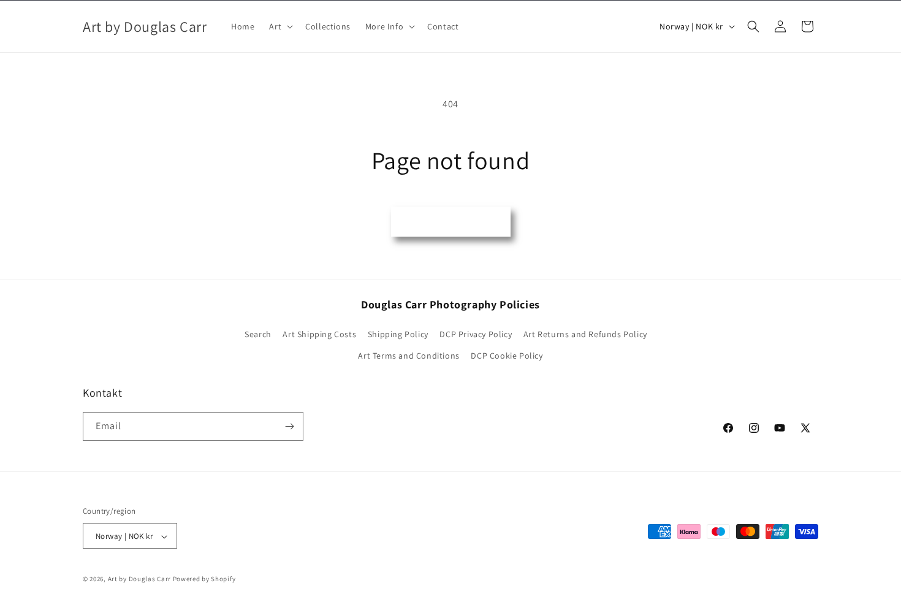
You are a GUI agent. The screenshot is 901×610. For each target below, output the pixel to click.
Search (258, 334)
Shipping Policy (398, 334)
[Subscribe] (289, 426)
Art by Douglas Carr (139, 579)
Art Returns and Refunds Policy (585, 334)
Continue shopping (450, 221)
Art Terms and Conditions (408, 356)
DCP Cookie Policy (506, 356)
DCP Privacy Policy (475, 334)
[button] (280, 26)
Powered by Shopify (204, 579)
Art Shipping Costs (319, 334)
